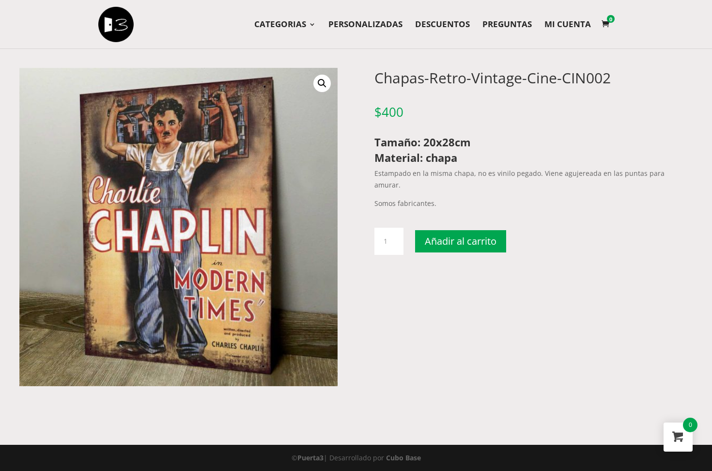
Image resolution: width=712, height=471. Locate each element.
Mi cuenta (567, 25)
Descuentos (442, 25)
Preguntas (507, 25)
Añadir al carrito (460, 241)
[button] (322, 83)
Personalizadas (365, 25)
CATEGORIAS (280, 25)
